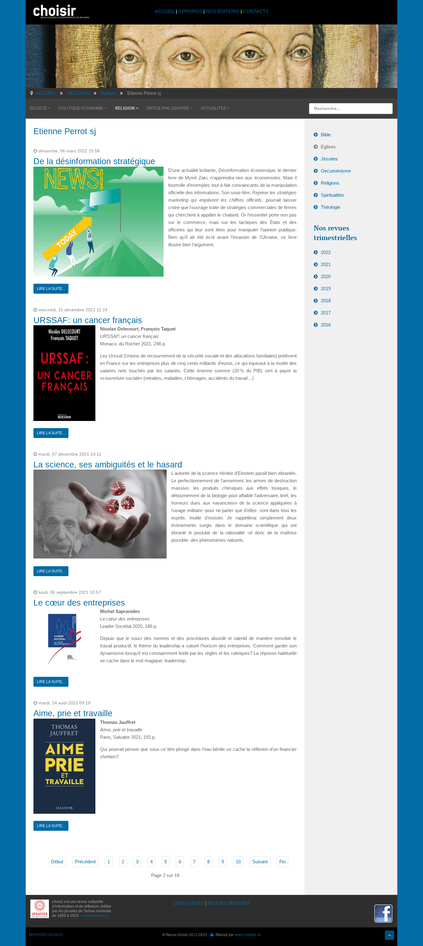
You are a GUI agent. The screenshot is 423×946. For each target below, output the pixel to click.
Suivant (260, 861)
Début (57, 861)
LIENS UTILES (188, 903)
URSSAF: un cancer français (87, 320)
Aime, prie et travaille (72, 713)
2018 (326, 300)
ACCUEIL (165, 11)
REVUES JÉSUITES (228, 903)
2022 (326, 252)
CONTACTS (255, 11)
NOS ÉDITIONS (222, 11)
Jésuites (329, 158)
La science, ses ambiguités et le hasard (107, 464)
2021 (326, 264)
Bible (326, 134)
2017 (326, 312)
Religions (330, 183)
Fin (282, 861)
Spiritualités (332, 195)
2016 (326, 324)
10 (238, 861)
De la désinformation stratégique (94, 161)
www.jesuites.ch (95, 915)
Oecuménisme (336, 170)
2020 (326, 276)
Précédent (85, 861)
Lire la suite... (51, 289)
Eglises (328, 146)
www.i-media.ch (248, 934)
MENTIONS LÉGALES (46, 934)
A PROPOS (190, 11)
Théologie (330, 207)
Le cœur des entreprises (79, 602)
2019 (326, 288)
